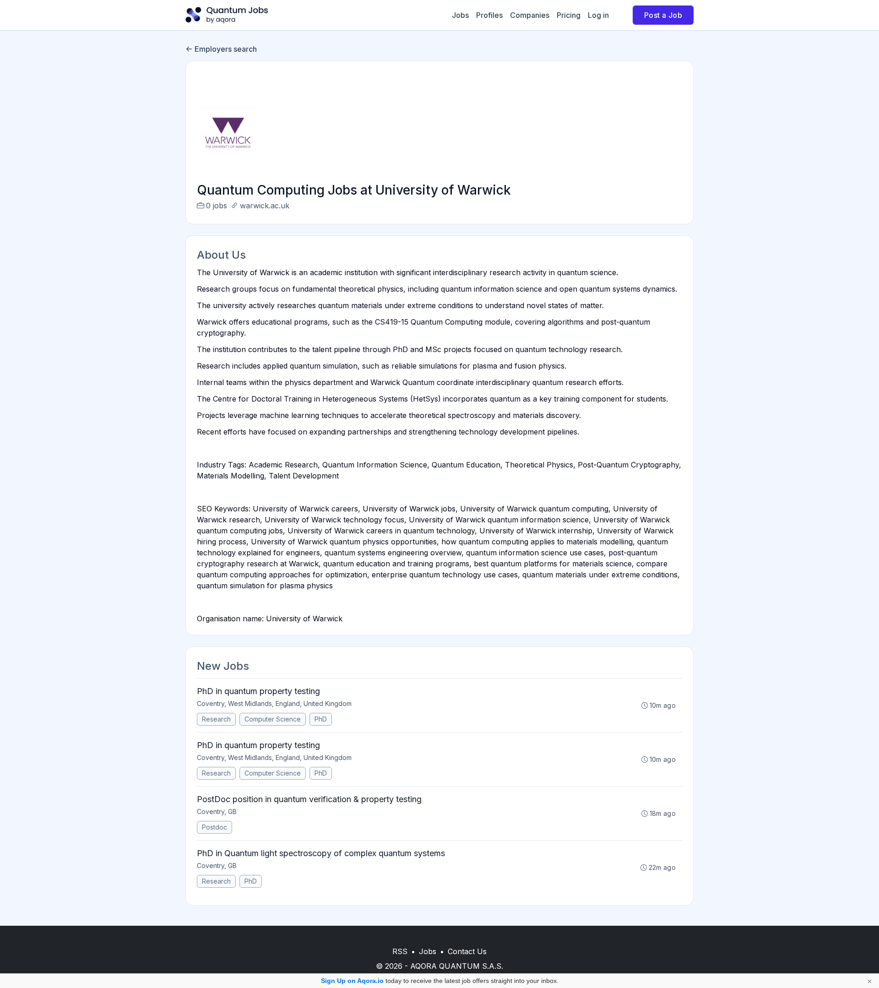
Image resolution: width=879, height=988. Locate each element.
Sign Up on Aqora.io (352, 980)
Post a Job (663, 15)
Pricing (569, 15)
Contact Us (467, 951)
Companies (529, 15)
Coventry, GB (217, 811)
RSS (399, 951)
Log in (598, 15)
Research (216, 719)
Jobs (460, 15)
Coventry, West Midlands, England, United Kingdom (274, 703)
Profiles (489, 15)
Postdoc (214, 827)
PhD (321, 719)
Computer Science (272, 719)
